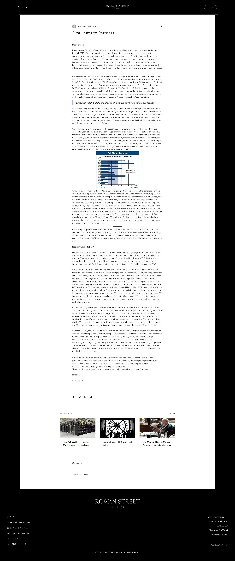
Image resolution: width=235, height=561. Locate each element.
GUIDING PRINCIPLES (17, 528)
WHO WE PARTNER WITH (19, 533)
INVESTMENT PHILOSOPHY (18, 523)
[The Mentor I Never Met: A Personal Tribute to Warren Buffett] (157, 428)
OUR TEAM (12, 539)
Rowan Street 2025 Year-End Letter (117, 443)
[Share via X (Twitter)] (79, 397)
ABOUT (11, 517)
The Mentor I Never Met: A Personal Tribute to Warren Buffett (156, 444)
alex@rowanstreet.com (218, 535)
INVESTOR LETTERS (17, 544)
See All (172, 413)
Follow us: (217, 545)
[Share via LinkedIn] (85, 397)
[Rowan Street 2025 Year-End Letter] (117, 428)
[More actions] (161, 26)
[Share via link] (91, 397)
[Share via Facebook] (73, 397)
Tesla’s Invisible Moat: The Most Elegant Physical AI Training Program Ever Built (76, 444)
